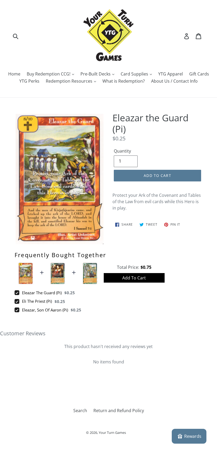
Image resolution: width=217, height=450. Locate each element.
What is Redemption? (123, 81)
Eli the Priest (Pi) (37, 301)
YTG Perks (29, 81)
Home (14, 74)
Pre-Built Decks (96, 74)
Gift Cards (199, 74)
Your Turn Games (112, 432)
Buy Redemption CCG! (49, 74)
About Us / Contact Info (174, 81)
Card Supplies (135, 74)
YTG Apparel (170, 74)
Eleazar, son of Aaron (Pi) (45, 310)
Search (80, 410)
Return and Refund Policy (118, 410)
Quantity (122, 151)
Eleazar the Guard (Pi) (42, 292)
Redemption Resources (69, 81)
